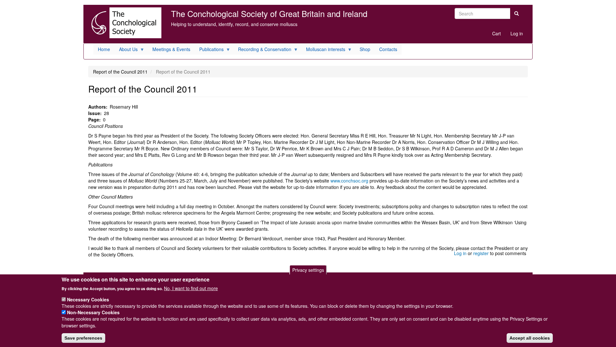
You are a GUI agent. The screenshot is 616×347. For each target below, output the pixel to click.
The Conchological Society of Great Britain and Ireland (269, 13)
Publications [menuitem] (209, 50)
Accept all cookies (529, 337)
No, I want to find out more (191, 288)
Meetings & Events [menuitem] (171, 49)
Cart (496, 33)
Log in (516, 33)
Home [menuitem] (104, 49)
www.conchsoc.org (349, 180)
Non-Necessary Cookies (93, 312)
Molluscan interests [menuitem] (323, 50)
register (481, 253)
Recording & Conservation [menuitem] (262, 50)
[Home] (124, 22)
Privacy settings (308, 270)
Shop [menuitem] (365, 49)
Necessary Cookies (88, 299)
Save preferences (83, 337)
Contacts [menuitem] (388, 49)
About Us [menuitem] (126, 50)
